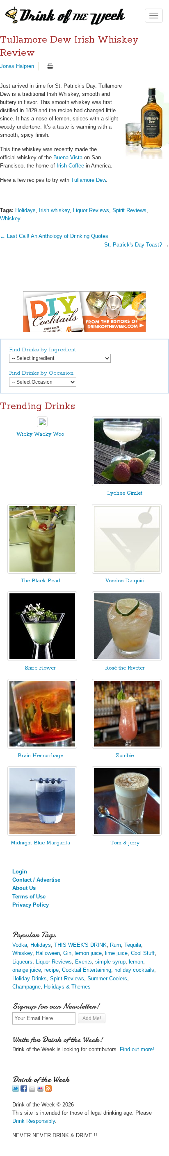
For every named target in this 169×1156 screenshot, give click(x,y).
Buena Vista (67, 157)
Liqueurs (22, 962)
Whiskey (10, 218)
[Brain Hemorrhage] (42, 747)
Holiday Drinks (29, 978)
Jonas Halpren (17, 66)
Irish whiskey (54, 210)
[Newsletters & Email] (32, 1090)
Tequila (132, 945)
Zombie (125, 755)
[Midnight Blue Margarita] (42, 834)
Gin (67, 953)
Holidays (25, 210)
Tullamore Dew (88, 180)
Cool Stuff (143, 953)
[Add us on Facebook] (24, 1090)
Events (83, 962)
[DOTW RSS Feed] (48, 1090)
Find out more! (137, 1049)
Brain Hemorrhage (40, 755)
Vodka (19, 945)
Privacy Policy (30, 905)
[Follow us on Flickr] (40, 1090)
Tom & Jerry (124, 842)
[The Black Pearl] (42, 572)
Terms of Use (29, 897)
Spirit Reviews (129, 210)
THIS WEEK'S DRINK (80, 945)
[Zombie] (127, 747)
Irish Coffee (70, 166)
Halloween (48, 953)
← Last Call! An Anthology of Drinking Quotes (54, 236)
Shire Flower (40, 668)
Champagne (26, 987)
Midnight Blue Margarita (40, 842)
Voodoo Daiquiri (124, 580)
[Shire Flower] (42, 659)
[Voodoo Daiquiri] (127, 572)
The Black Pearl (40, 580)
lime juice (116, 953)
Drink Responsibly (33, 1121)
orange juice (26, 970)
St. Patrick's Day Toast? (133, 245)
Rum (115, 945)
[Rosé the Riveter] (127, 659)
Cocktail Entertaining (86, 970)
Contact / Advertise (36, 880)
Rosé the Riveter (125, 668)
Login (19, 872)
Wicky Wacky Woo (40, 434)
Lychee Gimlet (124, 493)
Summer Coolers (107, 978)
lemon (136, 962)
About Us (24, 888)
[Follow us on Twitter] (15, 1090)
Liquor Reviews (91, 210)
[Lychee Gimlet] (127, 484)
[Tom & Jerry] (127, 834)
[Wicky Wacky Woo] (42, 425)
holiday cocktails (134, 970)
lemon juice (88, 953)
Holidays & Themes (67, 987)
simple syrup (110, 962)
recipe (51, 970)
